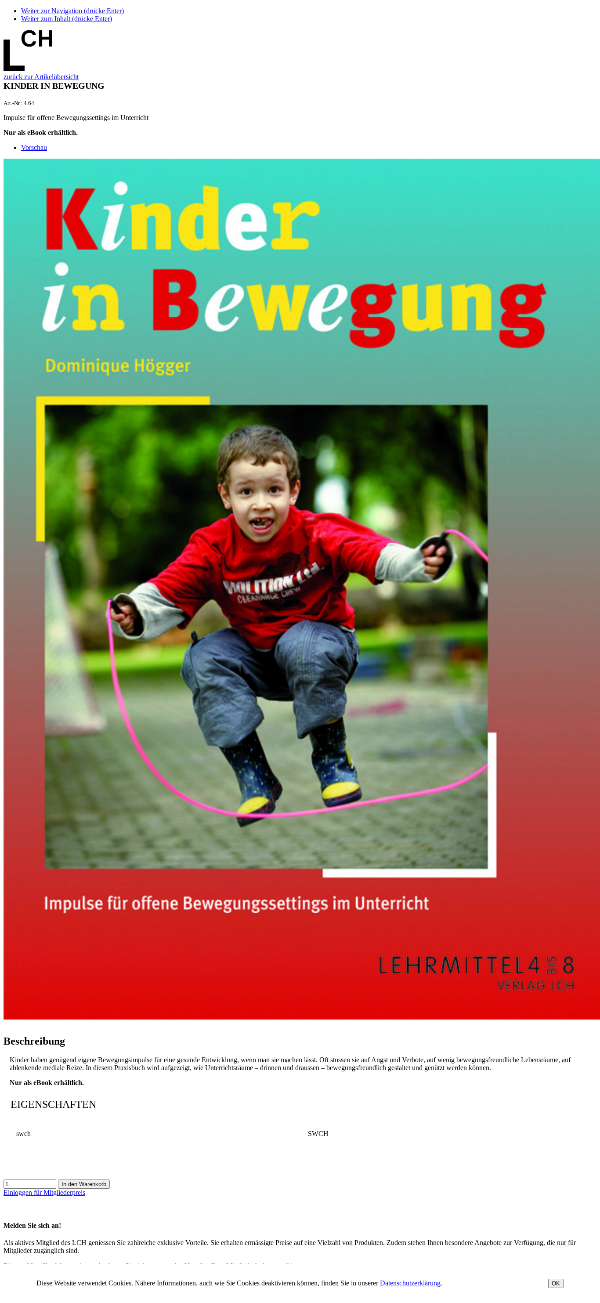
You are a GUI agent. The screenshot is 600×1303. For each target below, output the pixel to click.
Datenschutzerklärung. (411, 1283)
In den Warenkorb (83, 1184)
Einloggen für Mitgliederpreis (44, 1192)
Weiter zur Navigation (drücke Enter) (72, 11)
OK (556, 1283)
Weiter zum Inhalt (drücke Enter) (66, 18)
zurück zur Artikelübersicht (41, 76)
